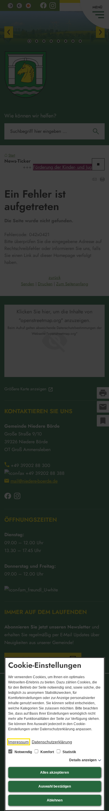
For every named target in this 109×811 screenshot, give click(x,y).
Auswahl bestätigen (54, 786)
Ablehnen (54, 800)
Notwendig (23, 752)
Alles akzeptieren (54, 772)
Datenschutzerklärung (52, 742)
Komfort (47, 752)
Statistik (69, 752)
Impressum (18, 742)
